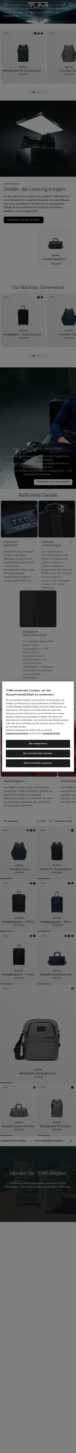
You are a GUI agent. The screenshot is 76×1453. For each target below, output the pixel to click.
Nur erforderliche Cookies (38, 753)
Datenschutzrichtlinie (17, 733)
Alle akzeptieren (38, 744)
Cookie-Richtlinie (51, 733)
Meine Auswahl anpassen (38, 763)
